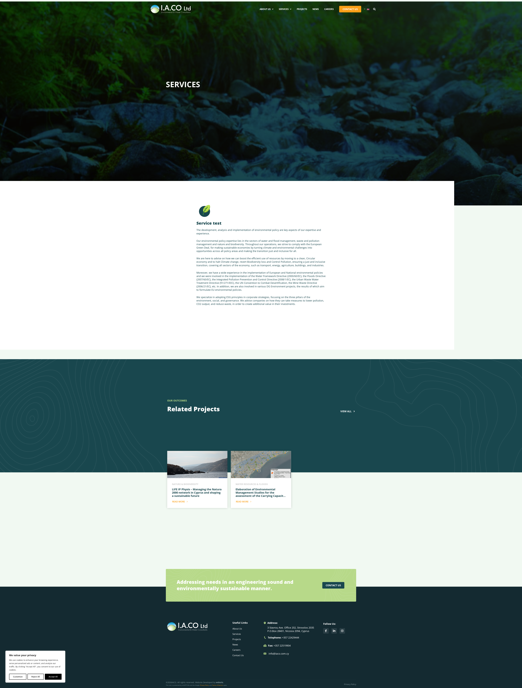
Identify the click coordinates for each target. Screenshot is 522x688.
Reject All (35, 676)
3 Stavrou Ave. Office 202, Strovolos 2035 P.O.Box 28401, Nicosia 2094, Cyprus (290, 629)
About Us (265, 9)
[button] (374, 9)
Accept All (53, 676)
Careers (329, 9)
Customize (18, 676)
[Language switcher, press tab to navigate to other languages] (366, 9)
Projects (302, 9)
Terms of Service (217, 685)
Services (284, 9)
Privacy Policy (204, 685)
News (316, 9)
